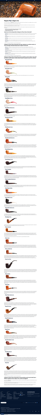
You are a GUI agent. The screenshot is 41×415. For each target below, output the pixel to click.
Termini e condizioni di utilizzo (17, 393)
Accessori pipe (8, 393)
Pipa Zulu (7, 362)
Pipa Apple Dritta (8, 59)
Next (34, 0)
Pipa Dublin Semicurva (9, 207)
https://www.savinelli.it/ (10, 55)
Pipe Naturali (6, 53)
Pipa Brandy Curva (9, 127)
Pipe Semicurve (7, 36)
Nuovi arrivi (8, 395)
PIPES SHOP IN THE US (9, 411)
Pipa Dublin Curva (8, 197)
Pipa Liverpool (8, 227)
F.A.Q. (14, 394)
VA (9, 408)
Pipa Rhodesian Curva (9, 339)
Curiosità (14, 396)
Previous (6, 0)
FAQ (1, 397)
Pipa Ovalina (7, 273)
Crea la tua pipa (21, 0)
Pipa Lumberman (8, 248)
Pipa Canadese (8, 169)
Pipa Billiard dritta (8, 87)
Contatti (14, 395)
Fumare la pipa (2, 395)
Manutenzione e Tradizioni (16, 397)
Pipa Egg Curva (8, 216)
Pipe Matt (6, 51)
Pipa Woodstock (8, 351)
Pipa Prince (7, 329)
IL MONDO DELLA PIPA (3, 411)
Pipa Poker (7, 284)
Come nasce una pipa (3, 394)
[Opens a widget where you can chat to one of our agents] (2, 414)
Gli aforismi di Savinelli (9, 396)
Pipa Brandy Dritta (9, 117)
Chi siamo (2, 393)
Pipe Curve (6, 34)
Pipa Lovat (7, 238)
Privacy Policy (21, 392)
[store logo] (20, 2)
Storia (1, 392)
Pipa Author (7, 76)
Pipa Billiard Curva (8, 98)
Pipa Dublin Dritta (8, 188)
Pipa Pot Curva (8, 306)
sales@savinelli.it (7, 2)
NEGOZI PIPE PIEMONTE (9, 397)
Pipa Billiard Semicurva (9, 107)
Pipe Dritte (6, 33)
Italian (2, 2)
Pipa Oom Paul (8, 259)
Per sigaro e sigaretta (9, 394)
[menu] (20, 4)
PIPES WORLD (14, 411)
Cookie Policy (21, 393)
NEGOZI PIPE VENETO (9, 398)
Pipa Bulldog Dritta (9, 149)
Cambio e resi (15, 392)
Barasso (8, 408)
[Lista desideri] (38, 2)
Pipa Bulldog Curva (9, 159)
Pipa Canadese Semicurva (10, 179)
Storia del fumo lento (16, 398)
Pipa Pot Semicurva (9, 318)
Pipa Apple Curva (8, 68)
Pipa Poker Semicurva (9, 295)
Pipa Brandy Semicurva (9, 137)
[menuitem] (9, 4)
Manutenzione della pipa (3, 396)
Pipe (10, 20)
